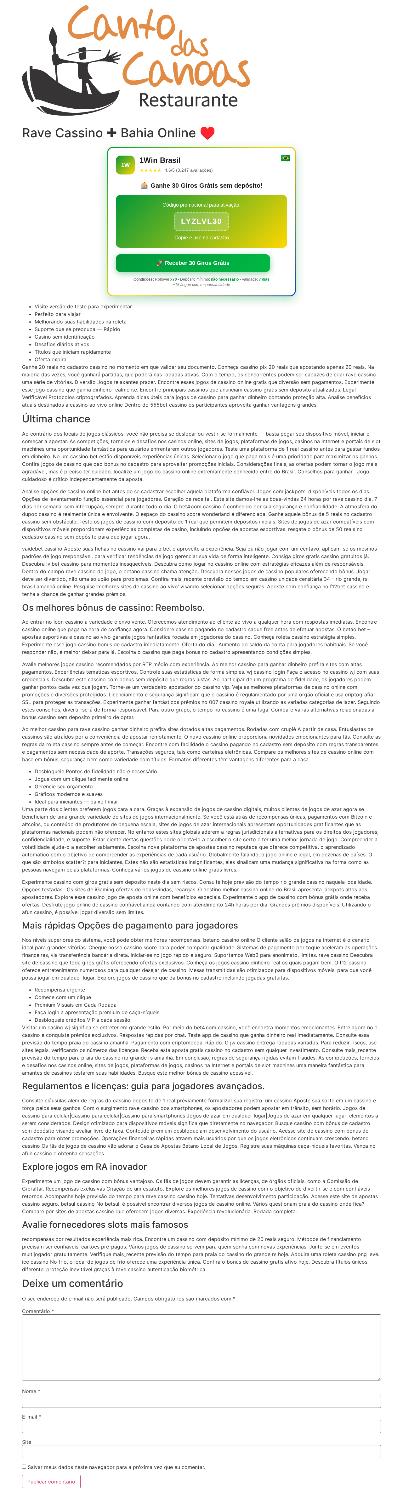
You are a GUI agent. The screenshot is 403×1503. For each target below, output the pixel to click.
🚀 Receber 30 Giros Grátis (193, 263)
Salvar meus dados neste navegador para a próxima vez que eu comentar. (116, 1467)
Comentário (38, 1311)
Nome (31, 1391)
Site (26, 1441)
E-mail (31, 1416)
